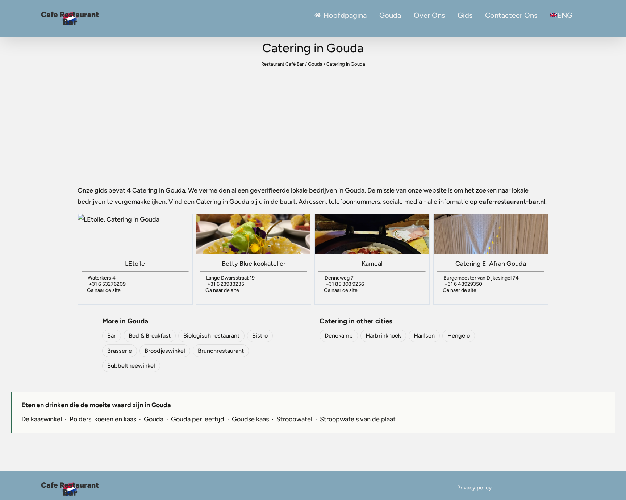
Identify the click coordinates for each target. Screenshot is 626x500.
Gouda (390, 15)
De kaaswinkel (41, 419)
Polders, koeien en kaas (103, 419)
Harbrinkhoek (383, 335)
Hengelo (458, 335)
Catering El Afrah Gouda (490, 264)
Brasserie (119, 350)
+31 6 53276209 (107, 284)
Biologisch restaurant (211, 335)
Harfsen (424, 335)
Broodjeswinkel (165, 350)
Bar (111, 335)
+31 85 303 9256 (345, 284)
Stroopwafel (294, 419)
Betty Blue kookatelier (253, 264)
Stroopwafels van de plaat (358, 419)
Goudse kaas (250, 419)
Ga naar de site (104, 290)
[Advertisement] (313, 124)
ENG (564, 15)
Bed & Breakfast (150, 335)
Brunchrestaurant (221, 350)
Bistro (260, 335)
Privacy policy (474, 487)
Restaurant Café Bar (282, 64)
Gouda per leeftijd (197, 419)
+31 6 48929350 (463, 284)
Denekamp (339, 335)
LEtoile (135, 264)
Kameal (372, 264)
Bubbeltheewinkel (131, 365)
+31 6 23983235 (225, 284)
